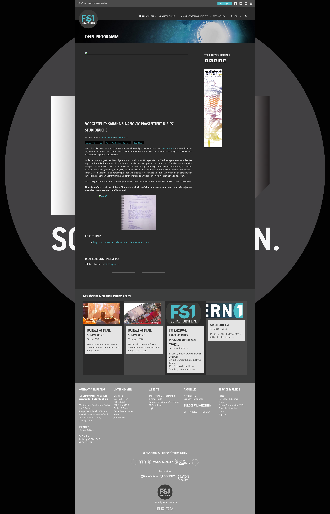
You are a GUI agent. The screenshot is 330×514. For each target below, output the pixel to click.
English (104, 3)
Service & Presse (229, 389)
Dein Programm (121, 137)
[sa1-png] (138, 228)
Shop (221, 402)
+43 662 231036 (94, 3)
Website (154, 389)
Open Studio (138, 143)
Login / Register (225, 3)
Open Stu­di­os (167, 148)
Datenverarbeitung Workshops (164, 402)
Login (151, 408)
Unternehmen (123, 389)
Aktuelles (190, 389)
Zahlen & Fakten (121, 408)
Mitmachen (219, 16)
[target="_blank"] (251, 3)
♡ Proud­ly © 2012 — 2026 (165, 502)
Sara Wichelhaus (107, 137)
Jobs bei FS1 (119, 417)
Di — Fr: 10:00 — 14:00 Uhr (197, 411)
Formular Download (228, 408)
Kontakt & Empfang (92, 389)
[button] (206, 60)
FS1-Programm (111, 264)
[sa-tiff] (103, 196)
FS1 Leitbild (119, 402)
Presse (222, 395)
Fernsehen (148, 16)
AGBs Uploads (156, 405)
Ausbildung (168, 16)
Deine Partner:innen (123, 411)
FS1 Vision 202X (121, 405)
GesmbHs (118, 395)
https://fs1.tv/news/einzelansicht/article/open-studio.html (121, 242)
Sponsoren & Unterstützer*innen (165, 453)
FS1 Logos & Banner (228, 398)
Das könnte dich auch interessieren (107, 296)
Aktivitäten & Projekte (195, 16)
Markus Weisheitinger (94, 143)
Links (221, 411)
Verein (117, 414)
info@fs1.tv (81, 3)
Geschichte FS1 (121, 398)
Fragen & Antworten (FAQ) (231, 405)
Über (236, 16)
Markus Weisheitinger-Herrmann (118, 143)
